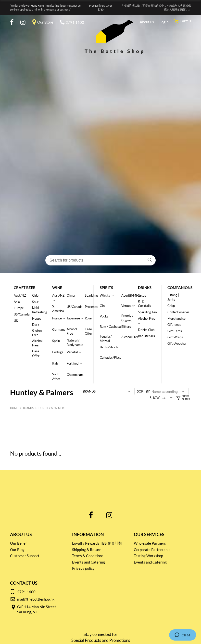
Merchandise (176, 318)
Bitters (126, 327)
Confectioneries (178, 312)
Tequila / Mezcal (106, 338)
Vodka (104, 316)
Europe (19, 308)
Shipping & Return (86, 549)
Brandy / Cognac (127, 318)
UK (16, 321)
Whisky (105, 295)
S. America (58, 308)
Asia (17, 302)
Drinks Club (146, 330)
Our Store (45, 22)
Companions (179, 287)
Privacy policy (83, 568)
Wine (57, 287)
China (71, 295)
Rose (88, 318)
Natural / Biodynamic (75, 342)
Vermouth (128, 306)
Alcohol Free (72, 331)
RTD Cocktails (144, 303)
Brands (28, 407)
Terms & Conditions (87, 555)
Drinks (144, 287)
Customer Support (24, 555)
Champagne (75, 375)
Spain (56, 341)
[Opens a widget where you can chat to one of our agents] (182, 635)
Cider (36, 295)
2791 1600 (75, 22)
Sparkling (91, 295)
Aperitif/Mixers (132, 295)
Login (164, 22)
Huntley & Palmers (51, 407)
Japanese (73, 318)
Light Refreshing (39, 309)
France (57, 318)
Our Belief (18, 543)
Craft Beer (25, 287)
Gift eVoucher (177, 343)
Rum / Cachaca (110, 327)
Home (14, 407)
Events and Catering (88, 562)
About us (147, 22)
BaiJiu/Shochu (109, 347)
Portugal (58, 352)
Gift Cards (174, 331)
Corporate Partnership (152, 549)
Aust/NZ (20, 295)
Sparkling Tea (147, 312)
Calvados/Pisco (110, 357)
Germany (58, 329)
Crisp (171, 306)
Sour (35, 302)
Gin (102, 306)
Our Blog (17, 549)
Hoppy (36, 318)
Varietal (72, 352)
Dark (35, 325)
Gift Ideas (174, 325)
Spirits (106, 287)
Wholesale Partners (150, 543)
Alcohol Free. (37, 343)
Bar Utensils (146, 336)
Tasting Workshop (148, 555)
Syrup (142, 295)
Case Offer (35, 353)
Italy (55, 363)
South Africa (56, 376)
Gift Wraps (175, 337)
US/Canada (22, 314)
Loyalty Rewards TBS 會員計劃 (97, 543)
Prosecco (91, 307)
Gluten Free (37, 333)
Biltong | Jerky (173, 297)
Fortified (72, 363)
